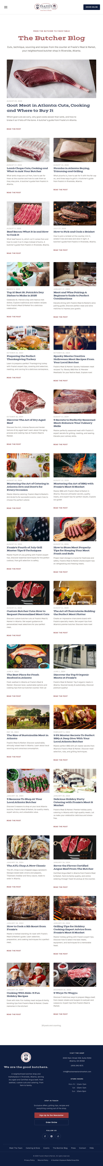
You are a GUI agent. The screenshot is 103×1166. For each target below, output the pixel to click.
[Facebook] (45, 1136)
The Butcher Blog (60, 1148)
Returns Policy (43, 1160)
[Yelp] (58, 1136)
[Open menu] (6, 7)
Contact (82, 1148)
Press (73, 1148)
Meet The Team (15, 1148)
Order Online (92, 7)
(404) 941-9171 (77, 1065)
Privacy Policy (29, 1160)
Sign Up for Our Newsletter (51, 1115)
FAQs (92, 1148)
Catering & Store (33, 1148)
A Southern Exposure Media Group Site (65, 1160)
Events (46, 1148)
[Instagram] (51, 1136)
